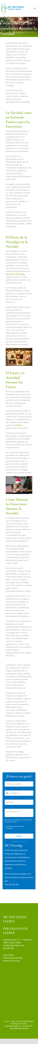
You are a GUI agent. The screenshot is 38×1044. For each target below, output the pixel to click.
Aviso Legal (8, 955)
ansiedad (17, 425)
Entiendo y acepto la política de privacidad (15, 827)
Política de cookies (11, 960)
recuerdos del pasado (15, 274)
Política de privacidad (12, 958)
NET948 (25, 1028)
